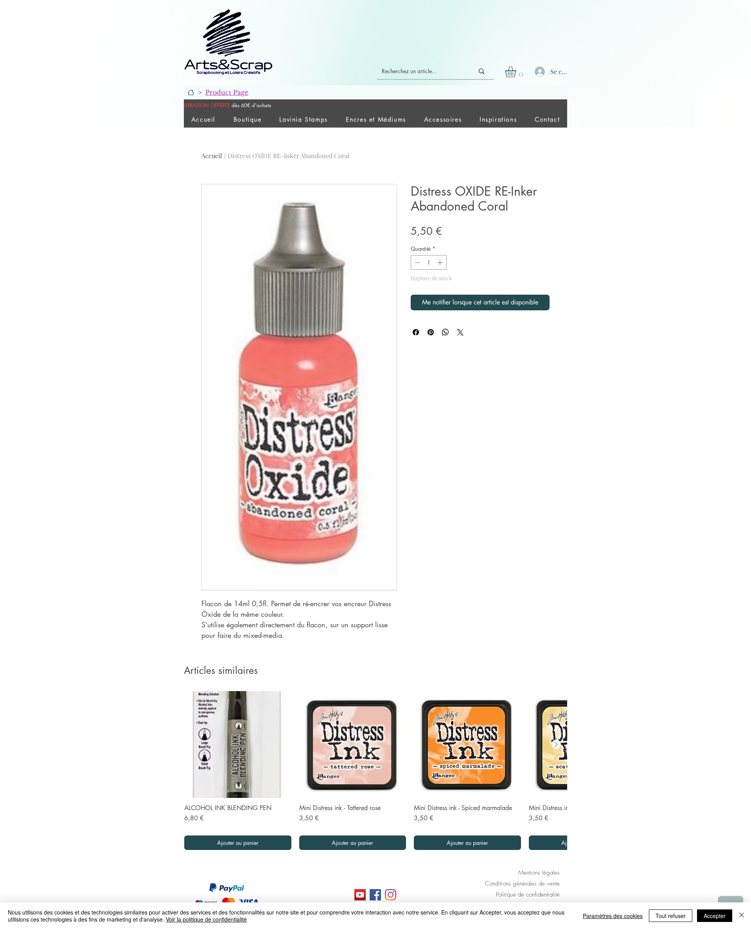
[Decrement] (417, 262)
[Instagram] (390, 894)
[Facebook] (375, 894)
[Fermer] (741, 916)
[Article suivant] (556, 744)
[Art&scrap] (360, 894)
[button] (517, 71)
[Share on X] (460, 332)
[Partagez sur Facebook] (415, 332)
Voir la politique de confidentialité (206, 919)
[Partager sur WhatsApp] (445, 332)
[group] (375, 771)
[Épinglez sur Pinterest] (430, 332)
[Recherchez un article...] (481, 71)
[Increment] (441, 262)
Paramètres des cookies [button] (613, 916)
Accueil (211, 155)
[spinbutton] (429, 262)
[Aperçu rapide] (237, 744)
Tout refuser (671, 916)
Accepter (715, 916)
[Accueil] (191, 92)
